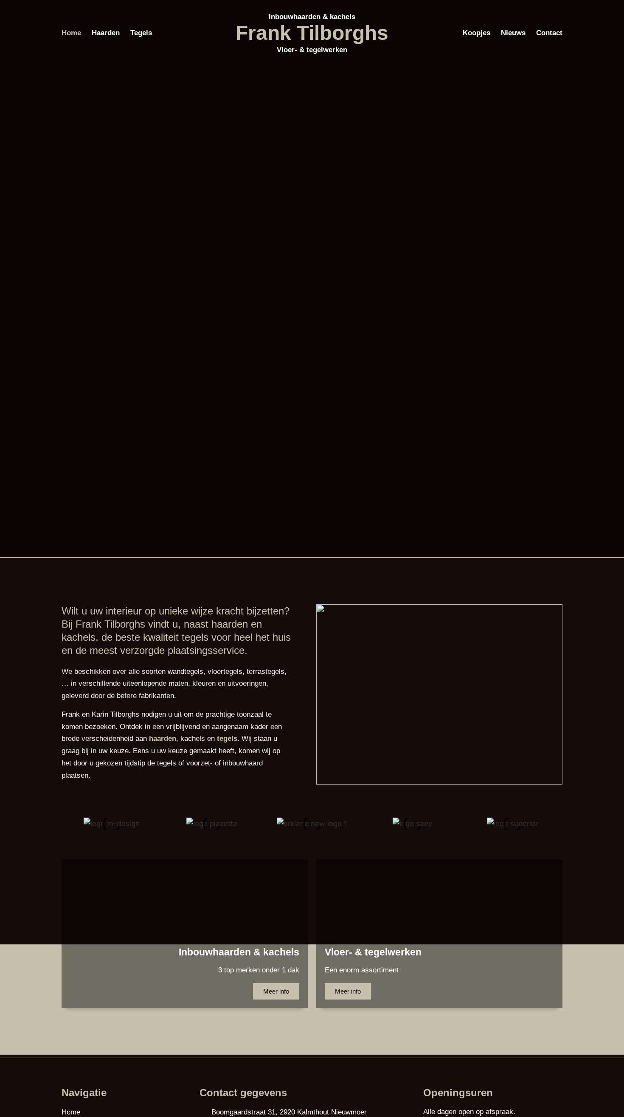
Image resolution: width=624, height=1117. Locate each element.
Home (71, 33)
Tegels (141, 33)
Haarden (106, 33)
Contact (549, 33)
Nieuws (513, 33)
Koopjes (476, 33)
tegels (227, 738)
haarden (162, 738)
